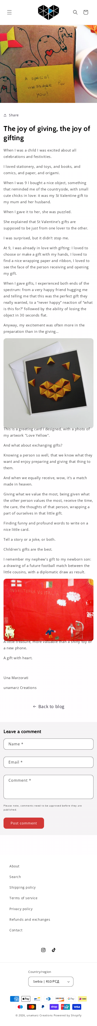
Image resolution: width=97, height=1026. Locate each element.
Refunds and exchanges (29, 919)
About (14, 866)
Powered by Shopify (68, 1015)
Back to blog (51, 706)
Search (15, 876)
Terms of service (23, 898)
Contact (15, 930)
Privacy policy (20, 909)
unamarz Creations (40, 1015)
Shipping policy (22, 887)
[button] (9, 12)
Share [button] (14, 115)
